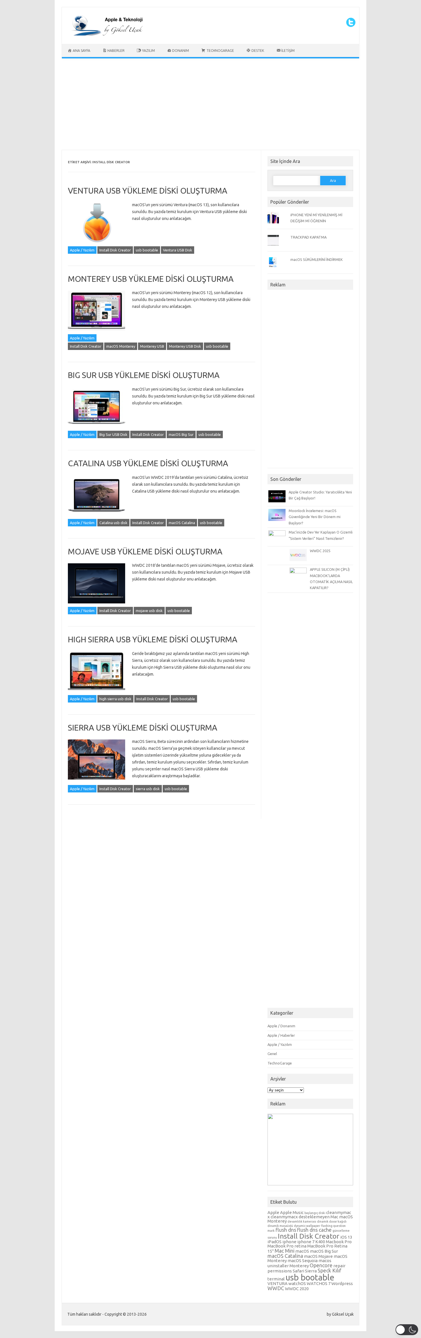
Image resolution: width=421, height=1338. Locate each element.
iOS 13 (346, 1237)
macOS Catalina (182, 523)
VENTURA (277, 1283)
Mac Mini (284, 1251)
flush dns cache (314, 1230)
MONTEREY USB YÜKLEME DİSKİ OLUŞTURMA (151, 278)
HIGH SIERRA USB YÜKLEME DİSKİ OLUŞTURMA (152, 639)
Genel (272, 1054)
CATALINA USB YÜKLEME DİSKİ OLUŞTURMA (148, 463)
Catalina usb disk (113, 523)
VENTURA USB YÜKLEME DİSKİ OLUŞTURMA (147, 190)
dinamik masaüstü (280, 1225)
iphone (289, 1241)
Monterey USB (152, 346)
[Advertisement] (210, 105)
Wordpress (342, 1283)
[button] (407, 1329)
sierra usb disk (148, 789)
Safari (298, 1270)
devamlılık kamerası (302, 1221)
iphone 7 (305, 1241)
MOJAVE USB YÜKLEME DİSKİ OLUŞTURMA (145, 551)
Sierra (311, 1270)
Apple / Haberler (281, 1035)
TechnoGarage (279, 1063)
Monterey (299, 1265)
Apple (273, 1212)
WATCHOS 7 (318, 1283)
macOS (302, 1251)
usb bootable (147, 250)
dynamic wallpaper (307, 1225)
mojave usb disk (149, 611)
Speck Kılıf (329, 1270)
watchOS (297, 1283)
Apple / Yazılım (82, 250)
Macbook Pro (339, 1241)
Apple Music (292, 1212)
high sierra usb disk (115, 699)
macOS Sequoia (303, 1260)
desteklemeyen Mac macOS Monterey (310, 1218)
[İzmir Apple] (105, 34)
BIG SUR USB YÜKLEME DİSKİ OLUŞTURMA (144, 375)
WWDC (275, 1288)
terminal (276, 1278)
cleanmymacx (284, 1216)
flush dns (286, 1230)
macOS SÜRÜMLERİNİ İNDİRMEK (316, 259)
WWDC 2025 (320, 551)
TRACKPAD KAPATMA (308, 237)
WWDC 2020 (297, 1288)
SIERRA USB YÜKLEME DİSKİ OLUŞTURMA (142, 727)
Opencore (321, 1265)
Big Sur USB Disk (113, 434)
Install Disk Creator (115, 250)
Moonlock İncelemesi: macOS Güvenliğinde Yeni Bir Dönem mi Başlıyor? (315, 517)
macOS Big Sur (181, 434)
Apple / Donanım (281, 1026)
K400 (320, 1241)
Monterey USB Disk (185, 346)
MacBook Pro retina (286, 1245)
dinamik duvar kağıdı (332, 1221)
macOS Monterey (120, 346)
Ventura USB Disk (177, 250)
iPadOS (274, 1241)
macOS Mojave (318, 1256)
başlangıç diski (314, 1213)
